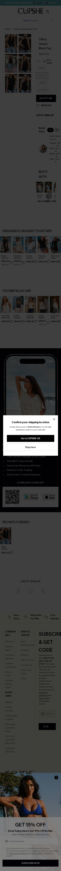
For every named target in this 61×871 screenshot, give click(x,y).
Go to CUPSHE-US (30, 438)
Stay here (30, 447)
